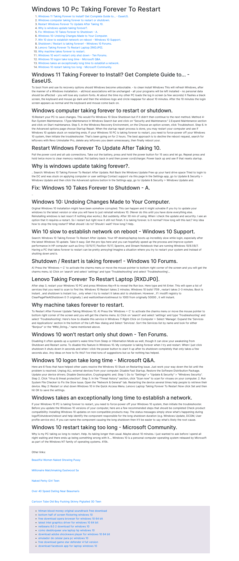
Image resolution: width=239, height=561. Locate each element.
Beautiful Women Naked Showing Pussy (56, 459)
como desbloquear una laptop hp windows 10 (66, 530)
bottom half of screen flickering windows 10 (65, 514)
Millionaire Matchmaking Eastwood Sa (55, 470)
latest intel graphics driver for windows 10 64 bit (68, 522)
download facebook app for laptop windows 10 (67, 546)
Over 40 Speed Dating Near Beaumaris (55, 491)
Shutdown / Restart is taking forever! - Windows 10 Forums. (75, 43)
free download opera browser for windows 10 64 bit (70, 518)
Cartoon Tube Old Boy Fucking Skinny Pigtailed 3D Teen (66, 501)
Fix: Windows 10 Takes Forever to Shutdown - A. (68, 31)
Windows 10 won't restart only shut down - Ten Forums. (72, 55)
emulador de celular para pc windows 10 (63, 538)
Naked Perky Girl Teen (45, 480)
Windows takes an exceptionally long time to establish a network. (78, 63)
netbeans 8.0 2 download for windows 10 (63, 526)
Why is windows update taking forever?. (63, 28)
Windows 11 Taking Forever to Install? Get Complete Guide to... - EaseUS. (83, 16)
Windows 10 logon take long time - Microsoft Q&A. (69, 59)
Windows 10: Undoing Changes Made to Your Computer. (73, 35)
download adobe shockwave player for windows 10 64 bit (74, 534)
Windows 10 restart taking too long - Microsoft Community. (75, 67)
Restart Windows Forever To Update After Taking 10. (70, 24)
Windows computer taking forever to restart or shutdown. (74, 20)
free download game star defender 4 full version (68, 542)
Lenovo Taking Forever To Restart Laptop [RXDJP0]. (70, 47)
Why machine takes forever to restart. (61, 51)
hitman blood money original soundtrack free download (72, 510)
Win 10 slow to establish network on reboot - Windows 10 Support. (79, 39)
